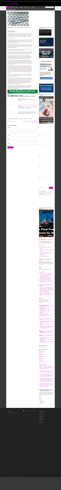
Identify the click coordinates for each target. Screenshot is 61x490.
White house (30, 118)
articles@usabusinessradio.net (45, 299)
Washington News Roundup (22, 98)
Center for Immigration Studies (14, 118)
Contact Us (33, 7)
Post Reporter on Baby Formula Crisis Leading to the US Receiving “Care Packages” (46, 385)
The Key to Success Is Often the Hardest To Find (46, 287)
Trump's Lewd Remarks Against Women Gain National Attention (27, 111)
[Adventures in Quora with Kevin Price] (44, 261)
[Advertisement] (30, 483)
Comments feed (42, 401)
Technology (21, 7)
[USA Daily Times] (14, 3)
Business (17, 7)
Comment (9, 127)
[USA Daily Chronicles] (43, 346)
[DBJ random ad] (22, 91)
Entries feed (41, 400)
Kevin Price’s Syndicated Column (46, 332)
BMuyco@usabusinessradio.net (43, 301)
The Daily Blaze (41, 358)
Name (8, 135)
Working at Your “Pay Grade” (12, 121)
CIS (8, 31)
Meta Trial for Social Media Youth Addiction (46, 273)
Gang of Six (25, 118)
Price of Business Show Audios (11, 9)
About (29, 7)
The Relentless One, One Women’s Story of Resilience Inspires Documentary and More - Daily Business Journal (46, 367)
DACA (21, 118)
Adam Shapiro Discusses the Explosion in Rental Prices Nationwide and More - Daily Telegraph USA (46, 379)
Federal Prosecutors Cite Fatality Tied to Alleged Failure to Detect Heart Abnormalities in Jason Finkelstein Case (46, 327)
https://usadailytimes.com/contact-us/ (46, 194)
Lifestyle (25, 7)
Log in (40, 399)
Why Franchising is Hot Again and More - (45, 371)
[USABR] (40, 268)
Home (7, 7)
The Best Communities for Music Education (46, 252)
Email (8, 139)
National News (12, 7)
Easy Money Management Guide (44, 256)
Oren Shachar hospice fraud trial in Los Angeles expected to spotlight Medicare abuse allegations (46, 322)
